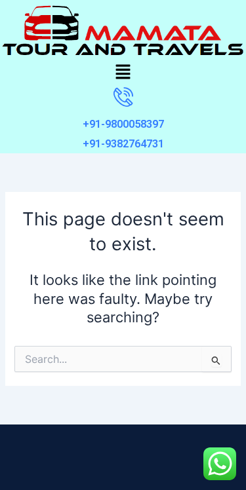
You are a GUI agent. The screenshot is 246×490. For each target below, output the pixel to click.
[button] (123, 73)
